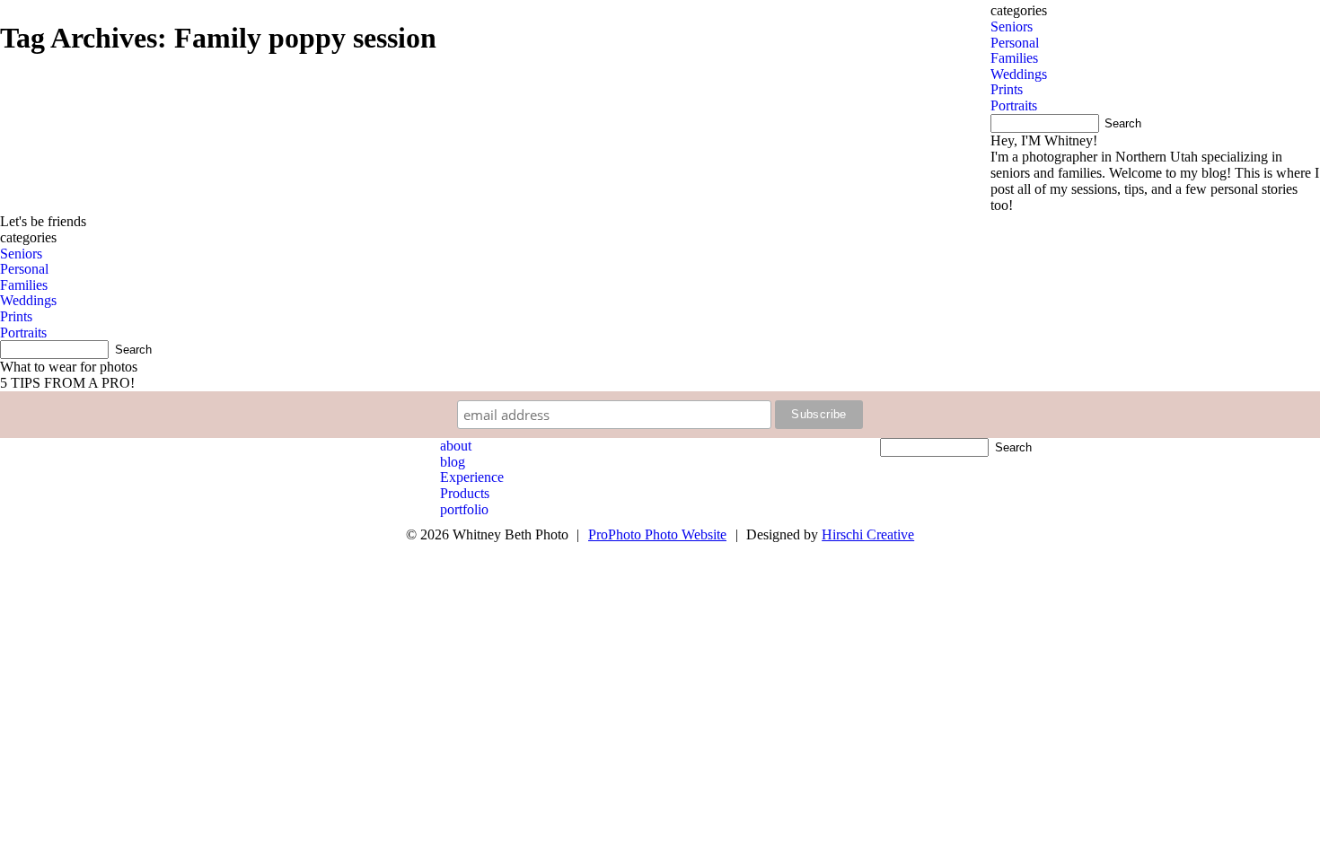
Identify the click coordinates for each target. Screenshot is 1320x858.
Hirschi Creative (868, 534)
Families (24, 285)
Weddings (28, 300)
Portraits (23, 332)
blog (452, 461)
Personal (24, 268)
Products (464, 493)
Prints (16, 316)
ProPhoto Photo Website (657, 534)
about (455, 445)
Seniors (21, 253)
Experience (472, 477)
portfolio (464, 509)
